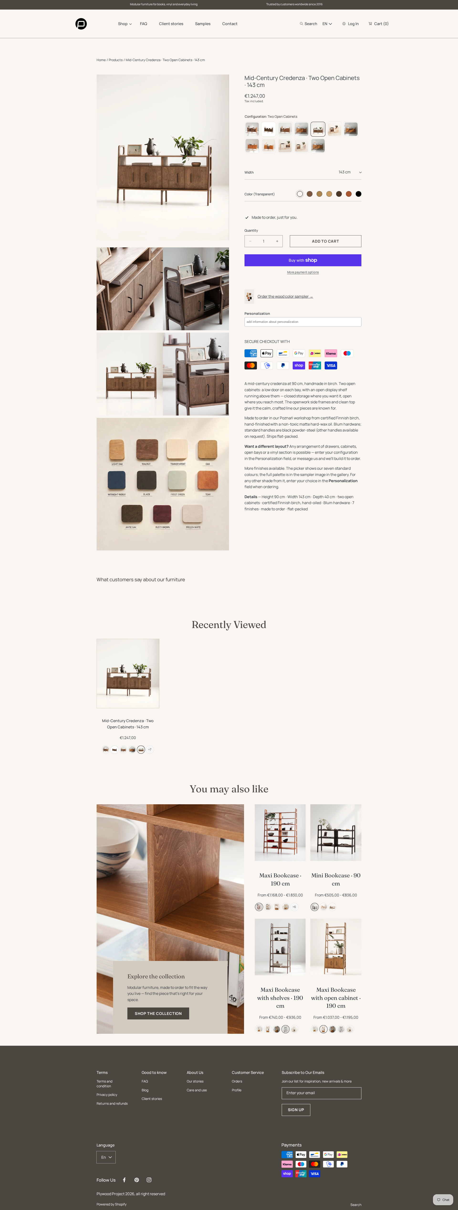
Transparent (300, 194)
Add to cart (280, 854)
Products (116, 60)
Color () (260, 194)
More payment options (303, 272)
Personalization (257, 313)
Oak (319, 194)
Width (249, 172)
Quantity (251, 230)
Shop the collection (158, 1013)
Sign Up (296, 1109)
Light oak (329, 194)
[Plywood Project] (81, 23)
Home (101, 60)
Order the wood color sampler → (285, 296)
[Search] (303, 23)
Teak (349, 194)
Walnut (309, 194)
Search (355, 1204)
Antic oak (339, 194)
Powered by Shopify (111, 1204)
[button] (308, 23)
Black (358, 194)
